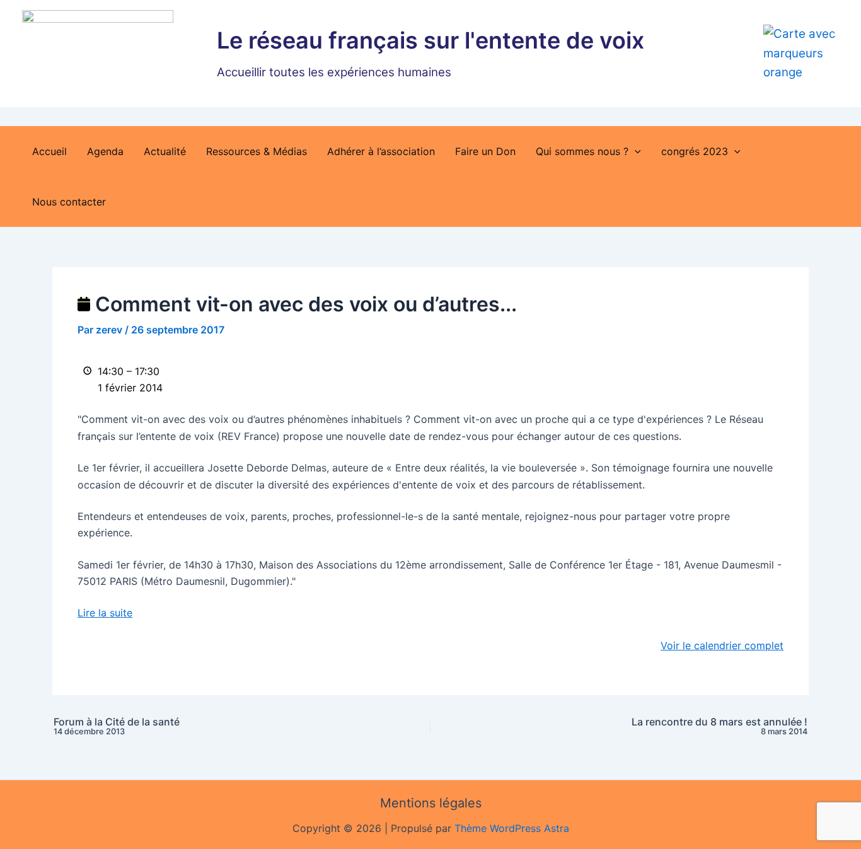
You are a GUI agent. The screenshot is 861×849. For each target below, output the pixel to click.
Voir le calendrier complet (722, 645)
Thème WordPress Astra (511, 828)
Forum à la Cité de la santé (117, 726)
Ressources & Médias (256, 151)
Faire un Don (485, 151)
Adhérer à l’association (381, 151)
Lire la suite (105, 612)
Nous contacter (69, 201)
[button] (634, 151)
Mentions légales (431, 803)
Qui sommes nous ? (582, 151)
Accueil (49, 151)
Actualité (165, 151)
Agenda (105, 151)
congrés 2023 (694, 151)
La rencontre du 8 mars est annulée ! (719, 726)
